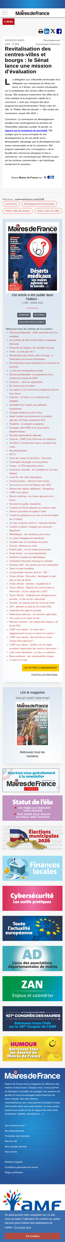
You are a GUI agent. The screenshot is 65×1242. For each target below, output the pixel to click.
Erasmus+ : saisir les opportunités (25, 382)
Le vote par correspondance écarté (26, 370)
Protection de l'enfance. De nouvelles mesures (31, 348)
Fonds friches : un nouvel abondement (27, 553)
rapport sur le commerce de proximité (26, 130)
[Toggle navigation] (5, 13)
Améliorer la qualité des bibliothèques (27, 557)
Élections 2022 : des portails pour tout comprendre (33, 565)
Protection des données (17, 1136)
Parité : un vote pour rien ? (22, 351)
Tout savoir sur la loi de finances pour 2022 (30, 485)
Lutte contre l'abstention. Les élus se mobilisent (32, 652)
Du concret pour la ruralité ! (22, 386)
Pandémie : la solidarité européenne (26, 424)
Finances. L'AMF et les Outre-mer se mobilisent (32, 439)
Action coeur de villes (48, 210)
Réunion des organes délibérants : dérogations (31, 488)
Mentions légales (14, 1162)
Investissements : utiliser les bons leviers (29, 481)
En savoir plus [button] (22, 1227)
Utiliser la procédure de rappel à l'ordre (27, 511)
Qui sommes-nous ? (15, 1125)
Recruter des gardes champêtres (25, 504)
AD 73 (12, 454)
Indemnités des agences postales (25, 610)
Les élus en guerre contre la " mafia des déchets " (33, 523)
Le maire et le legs (18, 660)
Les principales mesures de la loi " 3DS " (29, 572)
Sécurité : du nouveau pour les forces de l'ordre (32, 603)
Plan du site (11, 1141)
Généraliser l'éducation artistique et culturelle (30, 561)
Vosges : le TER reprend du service (26, 466)
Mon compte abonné (16, 1146)
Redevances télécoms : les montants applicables (33, 614)
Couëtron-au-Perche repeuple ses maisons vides (32, 508)
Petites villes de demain (17, 210)
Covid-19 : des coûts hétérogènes (25, 477)
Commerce (11, 203)
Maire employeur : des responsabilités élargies (31, 656)
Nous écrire (11, 1151)
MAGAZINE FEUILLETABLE (31, 322)
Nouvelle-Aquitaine (18, 450)
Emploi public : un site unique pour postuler (30, 549)
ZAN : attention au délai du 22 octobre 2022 (30, 606)
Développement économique (39, 203)
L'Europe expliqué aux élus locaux (25, 412)
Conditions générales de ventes (21, 1167)
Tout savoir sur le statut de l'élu (24, 618)
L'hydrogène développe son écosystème (28, 462)
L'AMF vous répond (18, 492)
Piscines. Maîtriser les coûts (23, 546)
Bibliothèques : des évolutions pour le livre (29, 534)
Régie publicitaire (14, 1172)
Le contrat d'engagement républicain (26, 538)
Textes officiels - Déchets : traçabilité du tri (30, 584)
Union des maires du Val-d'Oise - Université (30, 458)
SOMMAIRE (23, 315)
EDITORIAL (39, 315)
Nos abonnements (14, 1130)
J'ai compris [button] (32, 1236)
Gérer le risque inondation (21, 568)
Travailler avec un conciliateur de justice (28, 542)
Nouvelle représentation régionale (25, 435)
